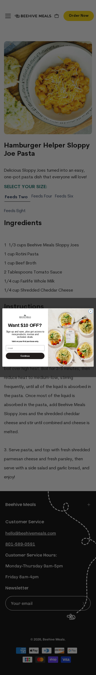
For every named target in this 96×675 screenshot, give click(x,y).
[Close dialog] (91, 311)
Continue (25, 356)
